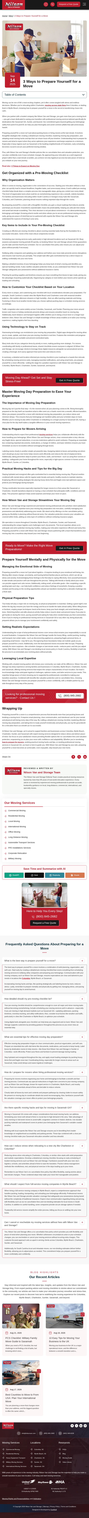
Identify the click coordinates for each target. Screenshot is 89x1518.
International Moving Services (16, 1466)
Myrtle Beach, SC (40, 1454)
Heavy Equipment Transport (15, 1458)
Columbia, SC (39, 1449)
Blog (11, 16)
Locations (35, 1442)
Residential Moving (16, 816)
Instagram (85, 1425)
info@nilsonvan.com (46, 4)
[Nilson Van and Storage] (13, 5)
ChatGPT (15, 875)
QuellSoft (53, 1510)
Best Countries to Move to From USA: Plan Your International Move (22, 1388)
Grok (36, 875)
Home (4, 16)
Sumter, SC (38, 1462)
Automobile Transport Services (21, 842)
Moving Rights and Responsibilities (15, 1499)
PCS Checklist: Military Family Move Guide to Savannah (22, 1330)
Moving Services (11, 1442)
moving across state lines (55, 105)
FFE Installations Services (19, 848)
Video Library (67, 1462)
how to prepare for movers (13, 742)
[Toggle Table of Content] (44, 95)
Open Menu (84, 4)
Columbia (26, 978)
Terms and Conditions (68, 1506)
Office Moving (14, 832)
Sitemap (46, 1506)
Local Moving (14, 821)
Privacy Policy (55, 1506)
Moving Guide (67, 1458)
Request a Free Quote (68, 4)
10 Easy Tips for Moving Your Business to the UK (66, 1330)
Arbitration (37, 1499)
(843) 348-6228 (68, 1433)
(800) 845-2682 (52, 4)
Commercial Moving (17, 810)
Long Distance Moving (18, 837)
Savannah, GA (39, 1466)
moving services (46, 434)
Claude (76, 875)
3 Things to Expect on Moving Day (25, 166)
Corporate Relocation (17, 853)
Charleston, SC (39, 1458)
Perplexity (56, 875)
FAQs (64, 1449)
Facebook (72, 1425)
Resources (64, 1442)
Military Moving (14, 858)
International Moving (17, 826)
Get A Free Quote (69, 380)
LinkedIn (80, 1425)
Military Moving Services (14, 1462)
